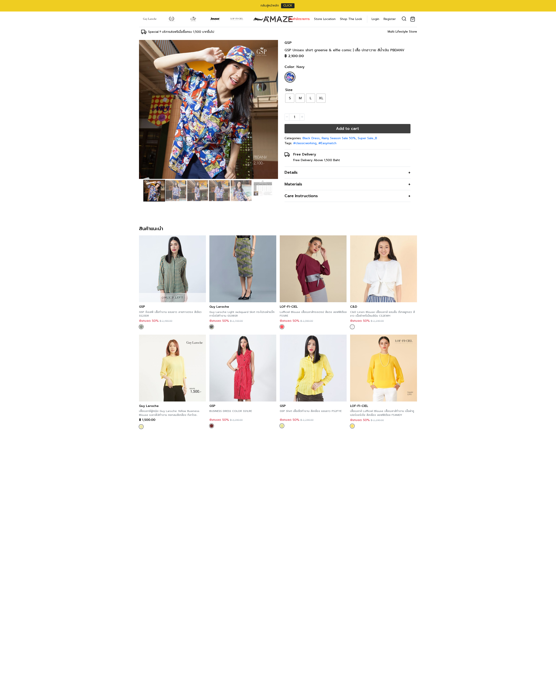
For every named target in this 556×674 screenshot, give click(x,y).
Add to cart (347, 129)
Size (289, 90)
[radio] (289, 98)
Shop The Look (351, 19)
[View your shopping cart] (413, 19)
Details (291, 172)
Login (375, 19)
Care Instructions (301, 196)
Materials (293, 184)
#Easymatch (327, 143)
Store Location (325, 19)
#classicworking (304, 143)
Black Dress (311, 138)
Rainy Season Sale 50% (339, 138)
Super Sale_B (367, 138)
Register (390, 19)
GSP (288, 42)
